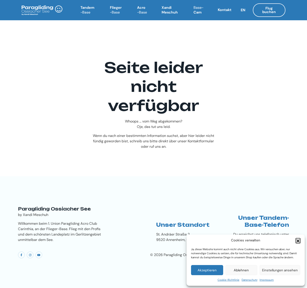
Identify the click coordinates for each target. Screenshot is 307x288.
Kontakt (224, 9)
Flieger (116, 10)
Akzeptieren (207, 270)
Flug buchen (269, 10)
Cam (198, 10)
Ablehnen (241, 270)
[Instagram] (30, 255)
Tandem (87, 10)
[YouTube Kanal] (39, 255)
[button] (298, 240)
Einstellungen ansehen (280, 270)
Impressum (267, 280)
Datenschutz (249, 280)
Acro (142, 10)
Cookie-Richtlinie (228, 280)
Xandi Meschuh (170, 10)
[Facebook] (21, 255)
